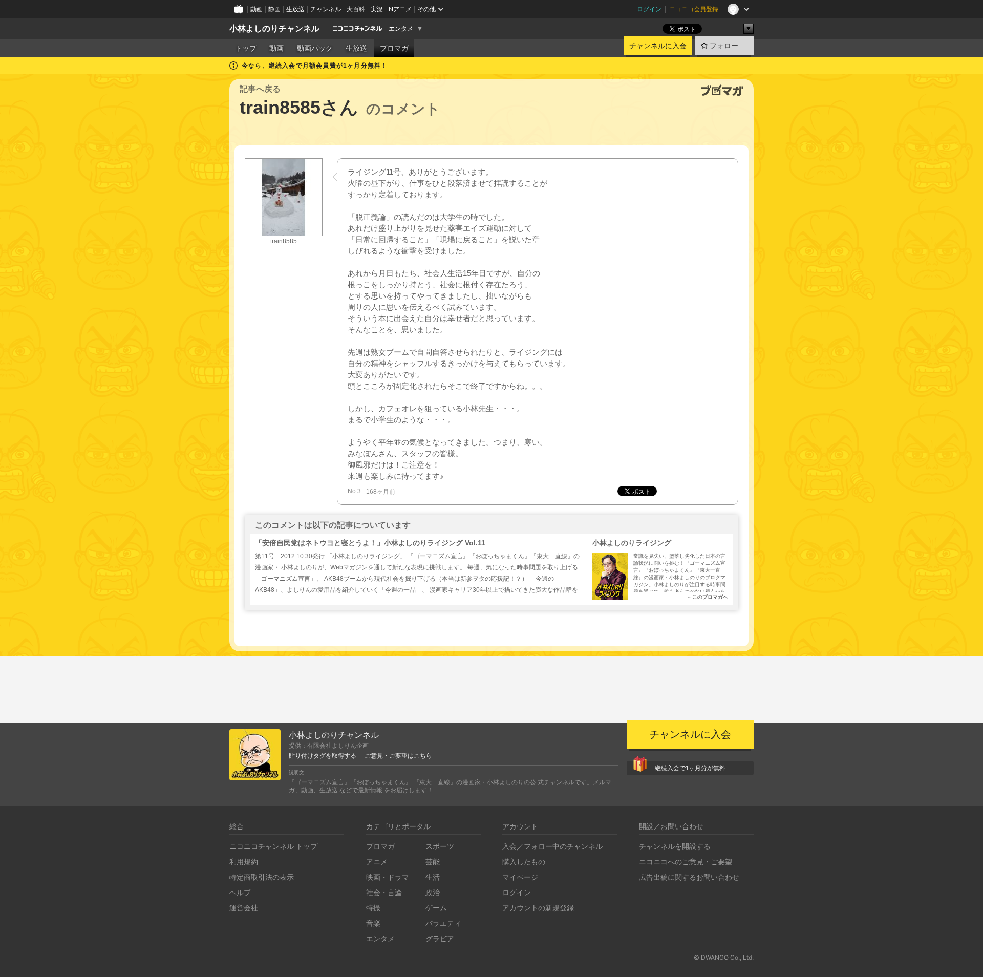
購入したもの (523, 861)
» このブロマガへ (708, 597)
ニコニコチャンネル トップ (273, 846)
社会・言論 (384, 892)
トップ (246, 48)
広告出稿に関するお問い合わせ (689, 877)
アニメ (377, 861)
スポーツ (439, 846)
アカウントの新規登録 (538, 907)
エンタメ (401, 28)
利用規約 (243, 861)
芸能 (432, 861)
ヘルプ (240, 892)
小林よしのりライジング (631, 543)
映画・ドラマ (387, 877)
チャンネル (325, 9)
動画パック (315, 48)
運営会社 (243, 907)
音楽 (373, 923)
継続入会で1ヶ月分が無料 (690, 768)
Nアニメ (400, 9)
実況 (377, 9)
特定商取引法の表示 (261, 877)
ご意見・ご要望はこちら (398, 756)
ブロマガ (394, 48)
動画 (256, 9)
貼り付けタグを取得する (322, 756)
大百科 (356, 9)
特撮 (373, 907)
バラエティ (443, 923)
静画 (274, 9)
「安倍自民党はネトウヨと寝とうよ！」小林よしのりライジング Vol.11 (370, 543)
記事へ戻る (260, 88)
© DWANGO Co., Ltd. (724, 957)
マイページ (520, 877)
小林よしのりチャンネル (274, 28)
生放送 (295, 9)
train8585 (283, 241)
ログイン (649, 9)
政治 (432, 892)
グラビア (439, 938)
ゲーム (436, 907)
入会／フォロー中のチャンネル (552, 846)
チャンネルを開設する (675, 846)
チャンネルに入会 (658, 45)
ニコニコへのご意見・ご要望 (685, 861)
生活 (432, 877)
